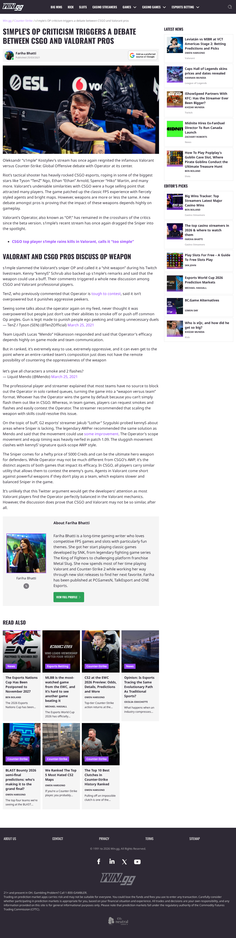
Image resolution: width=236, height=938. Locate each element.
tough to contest (106, 293)
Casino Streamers (104, 7)
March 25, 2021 (81, 325)
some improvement (101, 433)
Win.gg (7, 21)
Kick (71, 7)
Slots (83, 7)
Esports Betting (183, 7)
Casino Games (151, 7)
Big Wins (56, 7)
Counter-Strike (23, 21)
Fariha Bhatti (26, 53)
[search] (230, 7)
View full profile (66, 597)
